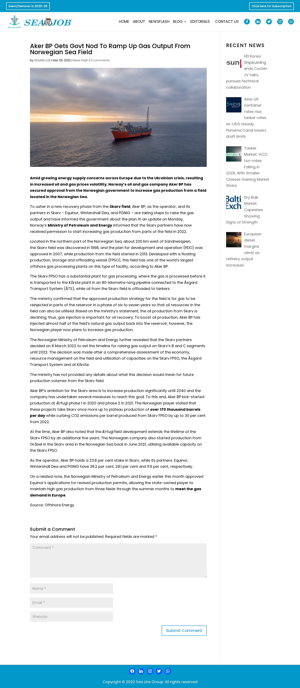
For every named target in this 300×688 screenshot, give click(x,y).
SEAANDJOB (42, 60)
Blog (178, 22)
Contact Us (227, 22)
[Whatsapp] (167, 671)
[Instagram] (150, 671)
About (139, 22)
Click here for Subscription (271, 6)
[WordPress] (158, 671)
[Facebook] (132, 671)
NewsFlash (159, 22)
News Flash (80, 60)
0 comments (100, 60)
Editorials (200, 22)
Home (124, 22)
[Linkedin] (141, 671)
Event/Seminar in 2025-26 (28, 6)
